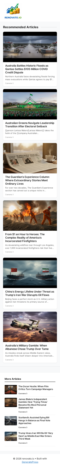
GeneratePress (30, 462)
